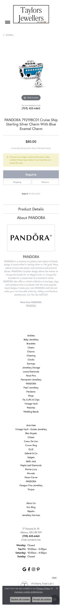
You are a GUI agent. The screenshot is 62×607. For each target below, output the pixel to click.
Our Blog (31, 507)
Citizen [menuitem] (31, 437)
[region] (31, 74)
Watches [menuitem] (31, 407)
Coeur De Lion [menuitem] (31, 441)
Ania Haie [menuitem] (31, 425)
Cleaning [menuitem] (31, 355)
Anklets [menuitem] (31, 335)
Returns (45, 182)
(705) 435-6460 (31, 108)
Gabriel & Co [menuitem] (31, 453)
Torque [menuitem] (31, 489)
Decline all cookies (20, 599)
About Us (31, 503)
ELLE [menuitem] (31, 449)
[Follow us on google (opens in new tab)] (24, 569)
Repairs (31, 511)
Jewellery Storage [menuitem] (31, 367)
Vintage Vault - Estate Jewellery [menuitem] (31, 429)
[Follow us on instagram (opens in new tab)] (33, 569)
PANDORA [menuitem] (31, 383)
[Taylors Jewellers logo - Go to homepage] (31, 14)
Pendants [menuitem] (31, 391)
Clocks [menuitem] (31, 359)
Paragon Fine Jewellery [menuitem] (31, 485)
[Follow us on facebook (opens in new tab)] (29, 569)
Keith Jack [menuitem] (31, 461)
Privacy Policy (43, 588)
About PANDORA (31, 217)
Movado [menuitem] (31, 473)
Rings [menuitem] (31, 395)
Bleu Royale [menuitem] (31, 433)
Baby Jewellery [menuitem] (31, 339)
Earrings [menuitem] (31, 363)
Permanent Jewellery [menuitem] (31, 379)
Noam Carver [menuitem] (31, 477)
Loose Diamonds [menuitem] (31, 371)
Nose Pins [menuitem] (31, 375)
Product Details (31, 209)
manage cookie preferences (28, 592)
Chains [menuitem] (31, 347)
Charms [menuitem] (31, 351)
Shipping (17, 182)
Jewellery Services (31, 515)
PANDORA (31, 305)
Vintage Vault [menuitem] (31, 403)
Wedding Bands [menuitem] (31, 411)
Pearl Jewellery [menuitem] (31, 387)
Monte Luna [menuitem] (31, 469)
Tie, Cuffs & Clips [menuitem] (31, 399)
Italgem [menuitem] (31, 457)
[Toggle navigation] (7, 22)
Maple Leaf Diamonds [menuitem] (31, 465)
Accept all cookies (42, 599)
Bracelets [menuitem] (31, 343)
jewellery (9, 35)
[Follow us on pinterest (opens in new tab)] (38, 569)
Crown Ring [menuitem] (31, 445)
